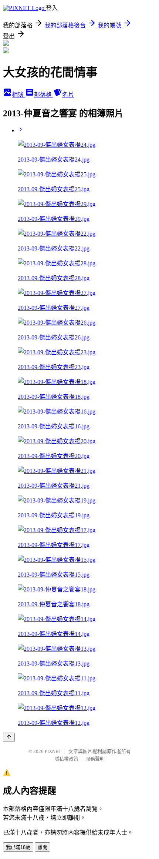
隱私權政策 (66, 759)
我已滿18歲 (18, 847)
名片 (68, 95)
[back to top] (9, 737)
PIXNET (53, 751)
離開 (42, 847)
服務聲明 (95, 759)
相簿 (18, 95)
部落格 (43, 95)
